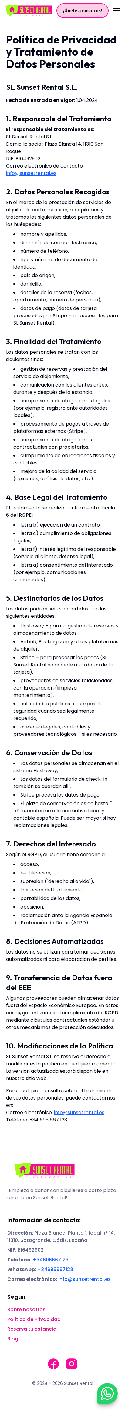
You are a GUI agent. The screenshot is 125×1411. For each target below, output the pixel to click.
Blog (12, 1338)
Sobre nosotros (26, 1309)
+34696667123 (51, 1259)
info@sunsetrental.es (31, 173)
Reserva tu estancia (31, 1329)
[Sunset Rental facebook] (53, 1364)
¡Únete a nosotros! (82, 10)
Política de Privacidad (34, 1319)
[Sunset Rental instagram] (71, 1364)
